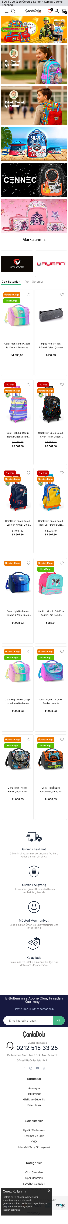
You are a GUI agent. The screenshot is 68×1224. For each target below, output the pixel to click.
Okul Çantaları (34, 1172)
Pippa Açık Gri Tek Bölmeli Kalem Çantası (51, 345)
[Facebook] (24, 1068)
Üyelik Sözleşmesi (34, 1130)
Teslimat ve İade (34, 1135)
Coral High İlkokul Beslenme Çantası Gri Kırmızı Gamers (50, 789)
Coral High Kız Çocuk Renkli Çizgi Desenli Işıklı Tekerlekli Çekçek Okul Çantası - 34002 (17, 435)
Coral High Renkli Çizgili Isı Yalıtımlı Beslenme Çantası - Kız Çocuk (17, 345)
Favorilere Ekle (28, 294)
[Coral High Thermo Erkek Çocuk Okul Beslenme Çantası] (18, 758)
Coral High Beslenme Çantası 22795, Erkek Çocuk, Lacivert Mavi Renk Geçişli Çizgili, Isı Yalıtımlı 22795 (18, 613)
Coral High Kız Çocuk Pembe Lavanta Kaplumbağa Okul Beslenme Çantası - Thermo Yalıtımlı (50, 701)
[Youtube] (37, 1068)
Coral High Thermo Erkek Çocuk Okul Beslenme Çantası (18, 789)
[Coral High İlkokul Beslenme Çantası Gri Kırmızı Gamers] (51, 758)
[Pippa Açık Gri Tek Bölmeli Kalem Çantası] (51, 314)
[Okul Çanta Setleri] (34, 29)
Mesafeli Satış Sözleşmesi (34, 1147)
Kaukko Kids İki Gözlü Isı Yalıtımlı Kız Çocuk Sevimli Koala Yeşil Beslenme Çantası (51, 613)
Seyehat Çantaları (34, 1183)
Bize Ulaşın (34, 1105)
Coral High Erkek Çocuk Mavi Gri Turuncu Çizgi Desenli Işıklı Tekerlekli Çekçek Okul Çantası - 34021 (50, 523)
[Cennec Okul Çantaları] (34, 216)
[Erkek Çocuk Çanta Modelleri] (34, 105)
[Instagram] (30, 1068)
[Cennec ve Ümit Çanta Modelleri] (34, 180)
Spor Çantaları (34, 1177)
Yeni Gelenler (34, 281)
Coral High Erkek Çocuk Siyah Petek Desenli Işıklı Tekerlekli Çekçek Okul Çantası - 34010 (50, 435)
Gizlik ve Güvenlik (34, 1099)
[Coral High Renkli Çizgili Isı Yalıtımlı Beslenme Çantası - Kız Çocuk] (17, 314)
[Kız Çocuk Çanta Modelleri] (34, 65)
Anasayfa (34, 1088)
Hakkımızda (34, 1093)
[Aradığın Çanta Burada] (34, 1035)
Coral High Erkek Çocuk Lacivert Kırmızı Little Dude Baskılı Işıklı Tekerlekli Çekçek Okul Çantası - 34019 (17, 523)
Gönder (59, 1020)
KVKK (34, 1141)
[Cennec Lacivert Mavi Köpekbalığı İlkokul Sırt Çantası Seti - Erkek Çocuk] (34, 144)
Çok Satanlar (11, 281)
